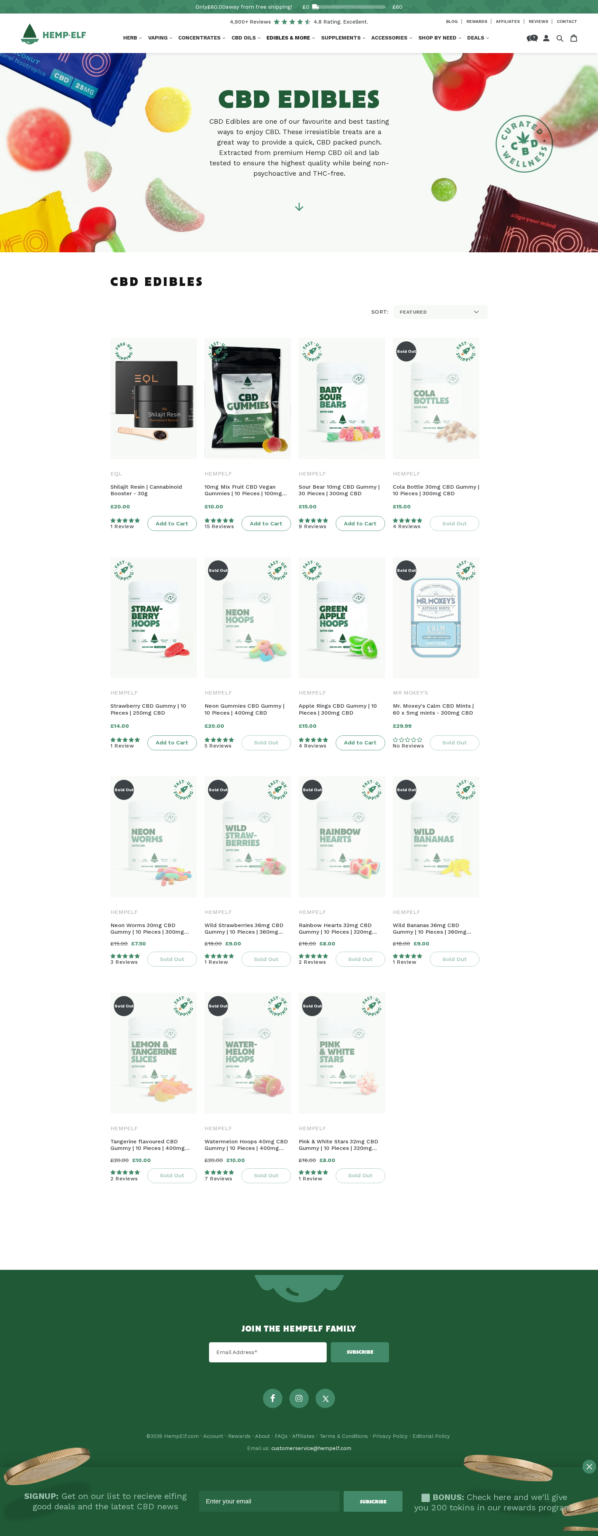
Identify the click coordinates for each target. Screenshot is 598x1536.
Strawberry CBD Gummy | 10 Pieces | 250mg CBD (148, 709)
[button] (132, 38)
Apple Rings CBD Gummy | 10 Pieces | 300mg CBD (338, 709)
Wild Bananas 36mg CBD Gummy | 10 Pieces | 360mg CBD (429, 928)
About (262, 1436)
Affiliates (508, 21)
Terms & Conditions (343, 1436)
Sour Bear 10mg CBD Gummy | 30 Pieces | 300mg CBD (339, 490)
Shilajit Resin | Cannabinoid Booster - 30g (146, 490)
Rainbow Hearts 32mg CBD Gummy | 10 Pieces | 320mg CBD (335, 928)
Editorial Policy (431, 1436)
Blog (452, 21)
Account (213, 1436)
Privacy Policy (390, 1436)
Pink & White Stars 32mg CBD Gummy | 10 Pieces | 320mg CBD (338, 1144)
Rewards (477, 21)
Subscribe (360, 1352)
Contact (567, 21)
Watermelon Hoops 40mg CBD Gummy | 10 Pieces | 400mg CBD (246, 1144)
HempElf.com (181, 1436)
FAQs (281, 1436)
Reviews (539, 21)
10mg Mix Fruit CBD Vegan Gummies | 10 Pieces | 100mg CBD (243, 490)
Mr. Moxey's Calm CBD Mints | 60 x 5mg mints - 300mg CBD (433, 709)
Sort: (379, 311)
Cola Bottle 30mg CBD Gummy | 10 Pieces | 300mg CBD (436, 490)
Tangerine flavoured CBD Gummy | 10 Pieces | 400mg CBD (147, 1144)
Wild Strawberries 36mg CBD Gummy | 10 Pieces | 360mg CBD (244, 928)
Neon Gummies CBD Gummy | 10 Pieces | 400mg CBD (244, 709)
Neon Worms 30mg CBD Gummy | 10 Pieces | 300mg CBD (147, 928)
